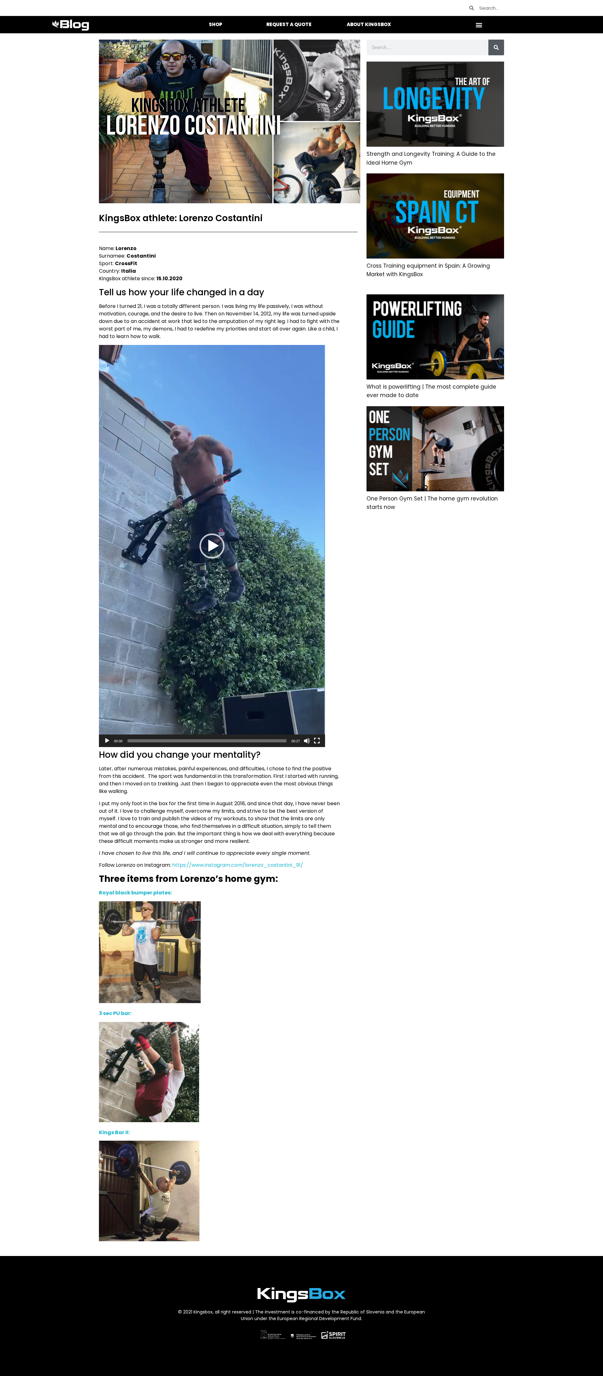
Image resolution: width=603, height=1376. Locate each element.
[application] (212, 546)
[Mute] (307, 741)
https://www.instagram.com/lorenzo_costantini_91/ (237, 865)
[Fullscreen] (317, 741)
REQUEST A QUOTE (289, 24)
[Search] (496, 47)
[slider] (207, 740)
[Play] (107, 741)
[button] (479, 24)
